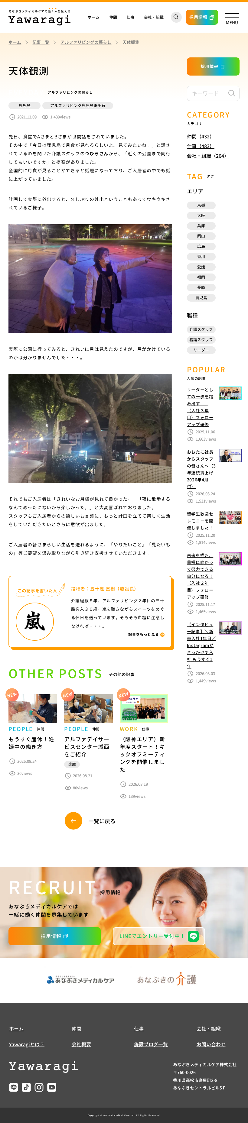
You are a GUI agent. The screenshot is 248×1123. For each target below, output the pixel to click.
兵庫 (201, 225)
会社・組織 (154, 17)
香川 (201, 256)
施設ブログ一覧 (151, 1044)
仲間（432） (200, 136)
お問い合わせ (211, 1044)
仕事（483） (200, 146)
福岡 (201, 277)
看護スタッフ (201, 339)
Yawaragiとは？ (26, 1044)
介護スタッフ (201, 329)
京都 (201, 205)
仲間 (113, 17)
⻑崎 (201, 287)
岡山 (201, 236)
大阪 (201, 215)
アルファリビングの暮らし (85, 42)
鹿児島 (201, 297)
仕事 (130, 17)
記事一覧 (40, 42)
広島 (201, 246)
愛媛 (201, 267)
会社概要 (81, 1044)
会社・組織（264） (208, 156)
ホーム (94, 17)
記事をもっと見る (143, 634)
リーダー (201, 350)
